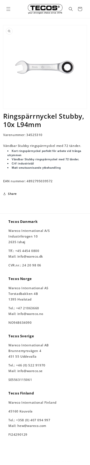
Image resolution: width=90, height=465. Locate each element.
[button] (8, 9)
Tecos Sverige (37, 461)
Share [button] (12, 194)
